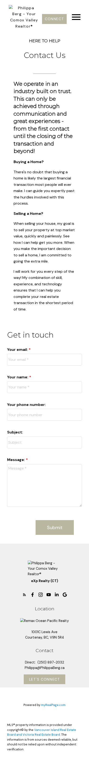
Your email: (18, 349)
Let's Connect (44, 679)
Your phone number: (26, 404)
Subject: (15, 432)
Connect (54, 19)
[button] (54, 19)
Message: (16, 459)
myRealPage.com (53, 705)
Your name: (18, 377)
